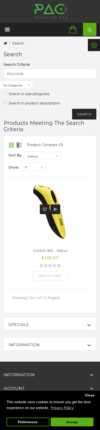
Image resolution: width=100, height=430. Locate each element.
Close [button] (89, 395)
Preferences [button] (28, 422)
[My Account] (94, 45)
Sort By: (15, 155)
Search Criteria (17, 64)
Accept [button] (72, 422)
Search (18, 43)
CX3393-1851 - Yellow (50, 250)
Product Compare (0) (45, 145)
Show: (13, 167)
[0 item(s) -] (74, 29)
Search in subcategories (29, 94)
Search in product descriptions (34, 103)
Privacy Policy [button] (62, 408)
